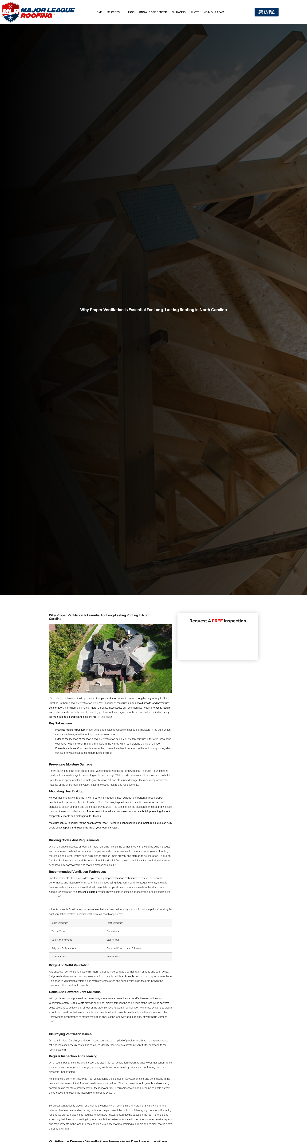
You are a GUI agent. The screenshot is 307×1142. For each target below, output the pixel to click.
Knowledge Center (153, 12)
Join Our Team (214, 12)
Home (98, 12)
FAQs (131, 12)
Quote (194, 12)
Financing (179, 12)
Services (113, 12)
